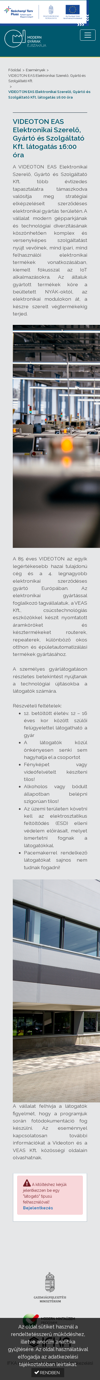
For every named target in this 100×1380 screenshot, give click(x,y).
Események (35, 70)
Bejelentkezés (38, 1208)
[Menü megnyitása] (88, 35)
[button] (47, 1372)
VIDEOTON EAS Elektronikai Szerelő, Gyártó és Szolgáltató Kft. (47, 78)
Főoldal (14, 70)
